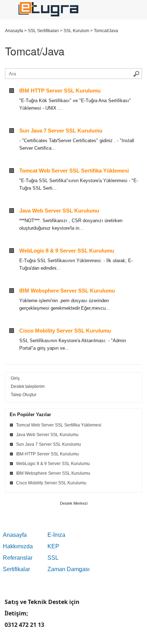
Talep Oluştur (23, 394)
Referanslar (17, 558)
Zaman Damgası (68, 569)
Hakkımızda (18, 546)
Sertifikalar (16, 569)
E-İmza (56, 535)
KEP (53, 546)
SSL (53, 558)
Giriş (15, 378)
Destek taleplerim (28, 386)
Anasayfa (15, 535)
